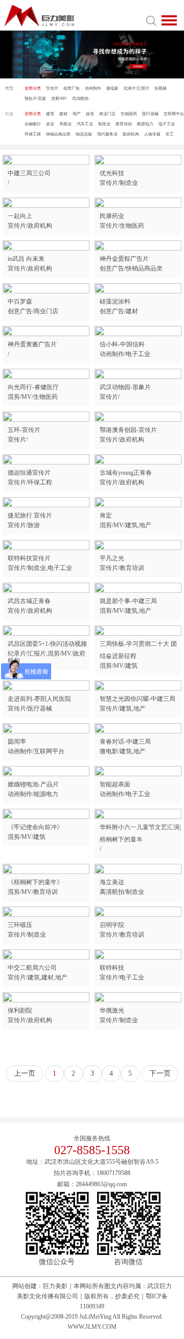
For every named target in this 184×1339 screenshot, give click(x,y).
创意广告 (71, 88)
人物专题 (152, 134)
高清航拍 (80, 98)
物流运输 (84, 134)
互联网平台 (174, 114)
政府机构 (131, 134)
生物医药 (129, 114)
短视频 (160, 88)
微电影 (112, 88)
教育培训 (124, 124)
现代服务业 (107, 134)
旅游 (90, 114)
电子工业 (166, 124)
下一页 (160, 1073)
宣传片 (52, 88)
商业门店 (107, 114)
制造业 (104, 124)
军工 (170, 134)
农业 (50, 124)
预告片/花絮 (35, 98)
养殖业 (65, 124)
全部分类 (33, 88)
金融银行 (33, 124)
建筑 (50, 114)
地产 (77, 114)
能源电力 (145, 124)
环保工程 (33, 134)
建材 (63, 114)
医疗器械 (150, 114)
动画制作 (93, 88)
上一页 (24, 1073)
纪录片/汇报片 (136, 88)
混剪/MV (59, 98)
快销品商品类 (58, 134)
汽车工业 (85, 124)
